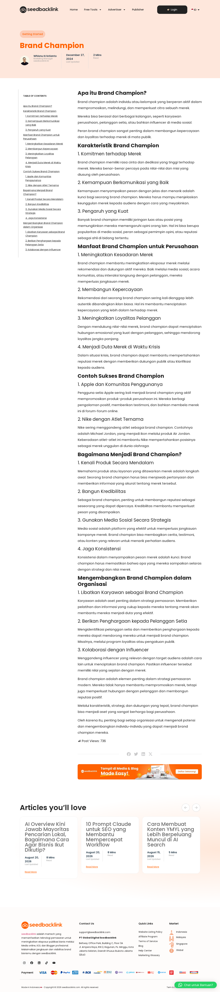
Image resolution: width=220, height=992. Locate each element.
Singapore (181, 943)
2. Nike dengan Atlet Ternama (42, 185)
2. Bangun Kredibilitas (37, 204)
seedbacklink (28, 934)
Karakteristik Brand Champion (39, 111)
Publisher (138, 9)
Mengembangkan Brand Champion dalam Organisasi (43, 225)
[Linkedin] (39, 963)
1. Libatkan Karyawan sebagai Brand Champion (45, 233)
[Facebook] (32, 963)
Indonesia (181, 932)
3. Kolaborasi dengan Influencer (43, 249)
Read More (31, 872)
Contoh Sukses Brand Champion (41, 171)
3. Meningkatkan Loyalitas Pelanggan (39, 155)
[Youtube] (54, 963)
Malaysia (181, 937)
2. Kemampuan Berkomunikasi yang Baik (42, 122)
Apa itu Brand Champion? (37, 106)
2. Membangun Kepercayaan (41, 148)
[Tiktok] (46, 963)
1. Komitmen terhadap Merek (41, 116)
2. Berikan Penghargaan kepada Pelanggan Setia (43, 242)
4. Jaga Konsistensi (36, 218)
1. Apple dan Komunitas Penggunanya (38, 178)
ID (195, 10)
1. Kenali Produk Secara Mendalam (44, 199)
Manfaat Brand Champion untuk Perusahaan (41, 136)
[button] (32, 34)
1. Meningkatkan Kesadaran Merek (44, 143)
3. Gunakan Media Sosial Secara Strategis (43, 211)
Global (179, 950)
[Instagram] (24, 963)
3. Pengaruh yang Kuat (38, 129)
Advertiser (114, 9)
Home (74, 9)
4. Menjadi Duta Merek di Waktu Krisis (43, 164)
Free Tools (90, 9)
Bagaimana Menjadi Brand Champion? (38, 192)
